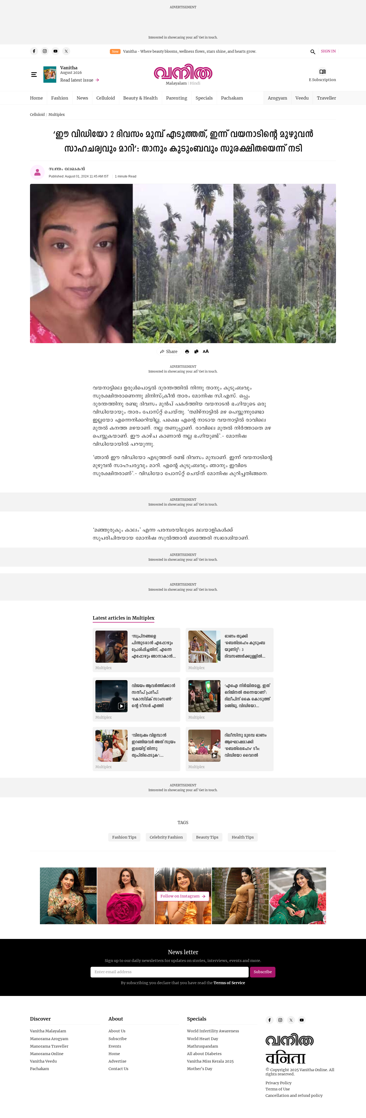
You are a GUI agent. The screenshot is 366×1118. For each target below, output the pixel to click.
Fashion (59, 98)
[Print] (187, 351)
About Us (117, 1031)
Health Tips (243, 837)
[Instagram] (45, 51)
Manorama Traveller (49, 1046)
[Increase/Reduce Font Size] (206, 351)
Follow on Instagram (180, 896)
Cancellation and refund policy (294, 1095)
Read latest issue (76, 80)
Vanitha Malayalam (48, 1031)
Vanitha (68, 67)
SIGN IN (328, 51)
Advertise (117, 1061)
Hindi (195, 83)
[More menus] (34, 75)
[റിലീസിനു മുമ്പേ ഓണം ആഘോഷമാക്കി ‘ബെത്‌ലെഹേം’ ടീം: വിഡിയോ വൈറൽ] (204, 746)
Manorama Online (47, 1053)
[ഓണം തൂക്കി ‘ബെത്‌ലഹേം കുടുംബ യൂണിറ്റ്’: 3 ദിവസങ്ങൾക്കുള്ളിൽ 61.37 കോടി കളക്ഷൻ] (204, 647)
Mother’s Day (199, 1068)
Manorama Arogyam (49, 1038)
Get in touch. (208, 37)
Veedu (302, 98)
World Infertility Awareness (213, 1031)
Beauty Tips (207, 837)
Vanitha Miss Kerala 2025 (210, 1061)
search (312, 51)
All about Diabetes (204, 1053)
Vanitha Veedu (43, 1061)
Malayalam (176, 83)
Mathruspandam (202, 1046)
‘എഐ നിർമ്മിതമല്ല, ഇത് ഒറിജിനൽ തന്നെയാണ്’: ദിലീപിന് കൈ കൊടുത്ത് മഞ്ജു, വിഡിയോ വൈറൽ (247, 699)
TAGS (183, 822)
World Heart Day (202, 1038)
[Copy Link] (196, 351)
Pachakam (232, 98)
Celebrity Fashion (166, 837)
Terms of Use (278, 1089)
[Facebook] (34, 51)
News (82, 98)
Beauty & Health (140, 98)
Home (36, 98)
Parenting (176, 98)
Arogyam (277, 98)
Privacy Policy (279, 1083)
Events (115, 1046)
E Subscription (322, 79)
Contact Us (118, 1068)
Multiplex (56, 115)
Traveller (326, 98)
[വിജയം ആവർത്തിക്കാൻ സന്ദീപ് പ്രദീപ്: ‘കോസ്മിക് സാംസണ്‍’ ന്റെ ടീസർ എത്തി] (111, 696)
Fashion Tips (124, 837)
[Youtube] (55, 51)
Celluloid (105, 98)
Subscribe (118, 1038)
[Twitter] (66, 51)
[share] (169, 351)
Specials (204, 98)
